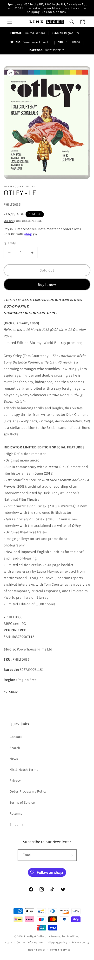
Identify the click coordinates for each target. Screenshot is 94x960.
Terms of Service (22, 802)
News (14, 758)
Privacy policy (80, 942)
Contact (16, 736)
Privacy (15, 780)
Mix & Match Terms (24, 769)
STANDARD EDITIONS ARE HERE (30, 312)
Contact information (30, 942)
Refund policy (36, 949)
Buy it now (47, 284)
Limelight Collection (37, 936)
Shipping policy (57, 942)
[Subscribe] (71, 855)
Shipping (9, 220)
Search (15, 748)
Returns (16, 813)
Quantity (10, 243)
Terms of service (60, 949)
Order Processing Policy (28, 791)
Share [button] (13, 692)
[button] (9, 21)
